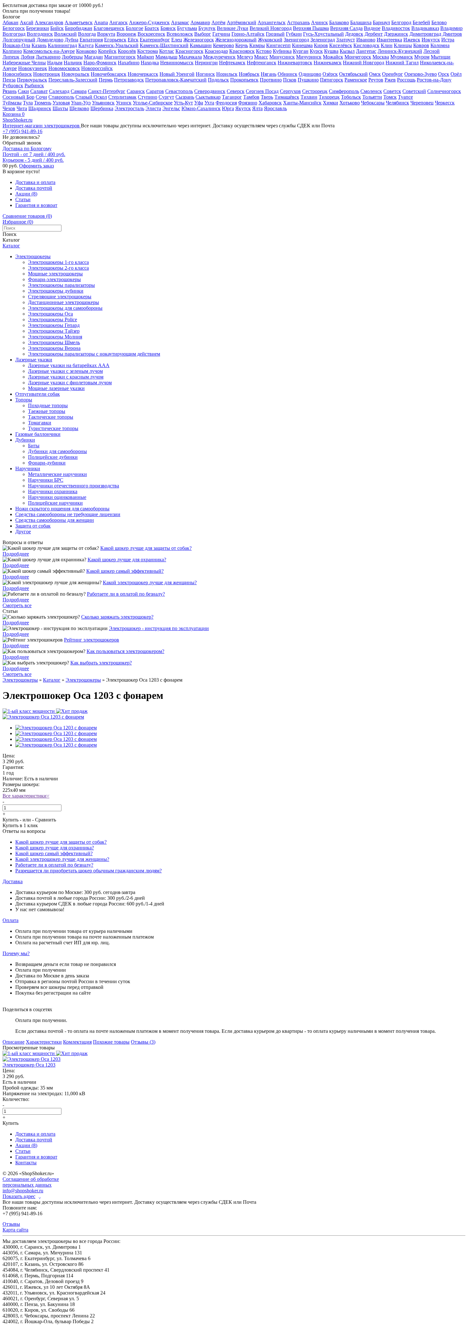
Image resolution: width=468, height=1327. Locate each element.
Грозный (275, 34)
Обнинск (287, 74)
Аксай (26, 22)
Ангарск (118, 22)
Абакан (10, 22)
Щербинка (101, 108)
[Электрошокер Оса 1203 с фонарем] (43, 717)
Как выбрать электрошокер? (101, 662)
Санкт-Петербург (106, 91)
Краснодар (216, 51)
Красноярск (242, 51)
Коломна (440, 45)
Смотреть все (17, 605)
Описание (14, 1042)
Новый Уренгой (177, 74)
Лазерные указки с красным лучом (65, 377)
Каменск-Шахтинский (164, 45)
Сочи (41, 97)
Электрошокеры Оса (50, 313)
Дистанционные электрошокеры (63, 302)
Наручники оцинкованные (57, 497)
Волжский (65, 34)
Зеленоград (322, 39)
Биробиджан (78, 28)
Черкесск (445, 102)
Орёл (456, 74)
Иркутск (431, 39)
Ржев (390, 79)
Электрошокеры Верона (54, 348)
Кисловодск (366, 45)
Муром (421, 57)
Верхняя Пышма (311, 28)
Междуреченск (219, 57)
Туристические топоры (53, 428)
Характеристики (44, 1042)
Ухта (209, 102)
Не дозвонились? (21, 137)
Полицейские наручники (55, 503)
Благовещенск (109, 28)
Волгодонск (40, 34)
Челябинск (397, 102)
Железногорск (198, 39)
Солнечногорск (444, 91)
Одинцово (310, 74)
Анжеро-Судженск (149, 22)
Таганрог (232, 97)
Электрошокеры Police (52, 319)
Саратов (155, 91)
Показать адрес (22, 1196)
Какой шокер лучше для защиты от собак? (146, 548)
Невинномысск (177, 62)
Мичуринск (309, 57)
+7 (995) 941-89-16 (22, 131)
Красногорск (189, 51)
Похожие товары (111, 1042)
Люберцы (72, 57)
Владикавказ (425, 28)
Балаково (339, 22)
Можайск (333, 57)
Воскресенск (151, 34)
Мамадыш (166, 57)
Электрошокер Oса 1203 (29, 1065)
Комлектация (77, 1042)
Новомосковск (64, 68)
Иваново (365, 39)
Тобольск (351, 97)
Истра (447, 39)
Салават (39, 91)
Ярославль (275, 108)
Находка (150, 62)
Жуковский (270, 39)
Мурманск (401, 57)
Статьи (23, 199)
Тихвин (309, 97)
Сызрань (184, 97)
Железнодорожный (236, 39)
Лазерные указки (33, 359)
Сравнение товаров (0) (27, 216)
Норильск (227, 74)
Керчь (241, 45)
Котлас (166, 51)
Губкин (294, 34)
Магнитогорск (120, 57)
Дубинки (25, 440)
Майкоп (145, 57)
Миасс (261, 57)
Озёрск (330, 74)
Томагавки (39, 422)
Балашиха (361, 22)
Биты (33, 445)
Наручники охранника (52, 491)
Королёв (127, 51)
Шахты (60, 108)
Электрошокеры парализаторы (61, 285)
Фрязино (247, 102)
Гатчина (221, 34)
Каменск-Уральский (116, 45)
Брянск (168, 28)
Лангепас (366, 51)
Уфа (198, 102)
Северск (236, 91)
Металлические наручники (57, 474)
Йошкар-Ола (16, 45)
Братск (152, 28)
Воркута (106, 34)
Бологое (11, 16)
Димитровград (425, 34)
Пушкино (308, 79)
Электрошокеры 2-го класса (58, 268)
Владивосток (396, 28)
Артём (218, 22)
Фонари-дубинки (47, 462)
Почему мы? (16, 953)
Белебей (421, 22)
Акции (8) (26, 193)
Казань (39, 45)
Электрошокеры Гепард (54, 325)
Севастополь (179, 91)
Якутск (243, 108)
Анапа (101, 22)
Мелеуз (245, 57)
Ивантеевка (389, 39)
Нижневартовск (295, 62)
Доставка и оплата (35, 182)
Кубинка (282, 51)
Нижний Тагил (402, 62)
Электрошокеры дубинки (55, 291)
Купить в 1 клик (20, 825)
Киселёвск (340, 45)
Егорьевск (115, 39)
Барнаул (381, 22)
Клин (387, 45)
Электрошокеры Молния (55, 336)
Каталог (11, 245)
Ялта (257, 108)
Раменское (355, 79)
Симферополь (344, 91)
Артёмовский (241, 22)
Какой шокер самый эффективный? (125, 571)
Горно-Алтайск (248, 34)
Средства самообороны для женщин (54, 520)
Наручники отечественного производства (73, 485)
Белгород (401, 22)
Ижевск (411, 39)
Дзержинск (396, 34)
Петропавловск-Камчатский (176, 79)
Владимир (451, 28)
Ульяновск (103, 102)
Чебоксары (373, 102)
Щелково (79, 108)
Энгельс (171, 108)
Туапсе (405, 97)
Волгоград (14, 34)
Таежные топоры (46, 411)
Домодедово (50, 39)
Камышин (201, 45)
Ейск (133, 39)
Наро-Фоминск (100, 62)
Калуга (86, 45)
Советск (392, 91)
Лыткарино (48, 57)
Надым (54, 62)
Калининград (62, 45)
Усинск (123, 102)
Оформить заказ (36, 165)
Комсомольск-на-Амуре (49, 51)
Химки (330, 102)
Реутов (375, 79)
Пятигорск (331, 79)
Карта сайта (15, 1229)
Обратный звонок (22, 142)
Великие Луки (232, 28)
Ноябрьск (249, 74)
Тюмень (42, 102)
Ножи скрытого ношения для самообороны (62, 508)
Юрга (228, 108)
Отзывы (11, 1224)
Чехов (9, 108)
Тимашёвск (286, 97)
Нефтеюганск (261, 62)
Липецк (11, 57)
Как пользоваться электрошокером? (125, 651)
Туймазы (12, 102)
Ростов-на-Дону (434, 79)
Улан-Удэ (81, 102)
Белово (439, 22)
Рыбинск (34, 85)
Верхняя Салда (346, 28)
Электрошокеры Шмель (54, 342)
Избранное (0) (18, 221)
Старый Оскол (91, 97)
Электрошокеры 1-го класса (58, 262)
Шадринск (39, 108)
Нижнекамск (328, 62)
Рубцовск (13, 85)
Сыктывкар (208, 97)
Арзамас (180, 22)
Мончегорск (357, 57)
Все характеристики (26, 795)
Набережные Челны (24, 62)
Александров (49, 22)
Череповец (422, 102)
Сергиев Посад (262, 91)
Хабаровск (270, 102)
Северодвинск (209, 91)
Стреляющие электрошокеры (59, 296)
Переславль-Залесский (72, 79)
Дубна (71, 39)
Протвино (271, 79)
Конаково (86, 51)
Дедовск (354, 34)
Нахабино (128, 62)
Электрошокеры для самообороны (65, 308)
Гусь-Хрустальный (323, 34)
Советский (414, 91)
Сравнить (45, 819)
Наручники (27, 468)
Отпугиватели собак (37, 394)
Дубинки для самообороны (57, 451)
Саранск (136, 91)
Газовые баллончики (37, 434)
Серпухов (290, 91)
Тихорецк (329, 97)
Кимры (257, 45)
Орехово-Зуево (420, 74)
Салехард (59, 91)
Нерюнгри (206, 62)
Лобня (27, 57)
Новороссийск (97, 68)
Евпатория (91, 39)
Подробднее (16, 554)
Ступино (147, 97)
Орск (443, 74)
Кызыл (347, 51)
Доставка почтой (33, 188)
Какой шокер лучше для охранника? (127, 559)
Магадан (93, 57)
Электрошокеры (33, 256)
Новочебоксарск (108, 74)
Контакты (26, 1162)
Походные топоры (48, 405)
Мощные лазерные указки (56, 388)
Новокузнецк (32, 68)
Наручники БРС (45, 480)
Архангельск (272, 22)
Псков (289, 79)
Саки (23, 91)
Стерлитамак (122, 97)
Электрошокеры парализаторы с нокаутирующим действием (94, 354)
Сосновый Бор (18, 97)
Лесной (431, 51)
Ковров (421, 45)
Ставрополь (61, 97)
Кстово (264, 51)
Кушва (331, 51)
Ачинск (319, 22)
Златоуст (345, 39)
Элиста (153, 108)
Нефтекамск (232, 62)
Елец (176, 39)
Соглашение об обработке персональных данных (31, 1182)
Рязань (10, 91)
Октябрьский (353, 74)
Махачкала (190, 57)
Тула (28, 102)
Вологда (87, 34)
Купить (10, 819)
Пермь (106, 79)
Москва (380, 57)
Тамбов (251, 97)
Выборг (202, 34)
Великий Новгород (271, 28)
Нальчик (73, 62)
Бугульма (187, 28)
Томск (390, 97)
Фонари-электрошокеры (54, 279)
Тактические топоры (50, 417)
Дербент (374, 34)
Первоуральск (32, 79)
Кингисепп (278, 45)
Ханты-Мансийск (302, 102)
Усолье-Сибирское (153, 102)
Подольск (218, 79)
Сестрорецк (315, 91)
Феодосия (226, 102)
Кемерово (223, 45)
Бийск (57, 28)
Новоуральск (75, 74)
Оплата (10, 920)
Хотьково (349, 102)
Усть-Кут (183, 102)
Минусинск (282, 57)
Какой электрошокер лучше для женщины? (150, 582)
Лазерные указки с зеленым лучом (65, 371)
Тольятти (372, 97)
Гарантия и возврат (36, 205)
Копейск (107, 51)
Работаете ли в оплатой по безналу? (126, 594)
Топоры (23, 399)
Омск (375, 74)
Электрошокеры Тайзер (54, 331)
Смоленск (371, 91)
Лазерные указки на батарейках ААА (69, 365)
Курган (300, 51)
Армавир (200, 22)
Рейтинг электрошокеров (91, 639)
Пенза (9, 79)
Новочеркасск (143, 74)
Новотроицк (46, 74)
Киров (321, 45)
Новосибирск (17, 74)
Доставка (13, 881)
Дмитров (452, 34)
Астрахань (298, 22)
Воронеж (126, 34)
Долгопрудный (19, 39)
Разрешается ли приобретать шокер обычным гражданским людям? (88, 870)
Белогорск (14, 28)
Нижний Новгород (363, 62)
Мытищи (440, 57)
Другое (23, 531)
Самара (79, 91)
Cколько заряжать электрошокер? (117, 617)
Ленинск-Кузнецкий (400, 51)
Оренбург (392, 74)
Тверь (267, 97)
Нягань (268, 74)
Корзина (14, 114)
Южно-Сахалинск (201, 108)
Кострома (147, 51)
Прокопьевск (244, 79)
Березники (37, 28)
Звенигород (296, 39)
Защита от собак (33, 526)
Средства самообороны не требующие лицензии (67, 514)
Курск (316, 51)
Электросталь (129, 108)
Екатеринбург (155, 39)
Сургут (166, 97)
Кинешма (302, 45)
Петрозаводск (129, 79)
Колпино (12, 51)
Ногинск (205, 74)
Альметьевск (79, 22)
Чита (22, 108)
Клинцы (403, 45)
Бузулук (207, 28)
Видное (372, 28)
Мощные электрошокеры (55, 273)
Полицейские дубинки (53, 457)
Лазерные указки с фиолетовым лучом (70, 382)
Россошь (406, 79)
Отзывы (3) (143, 1042)
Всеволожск (180, 34)
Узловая (61, 102)
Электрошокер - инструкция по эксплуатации (159, 628)
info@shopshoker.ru (23, 1190)
